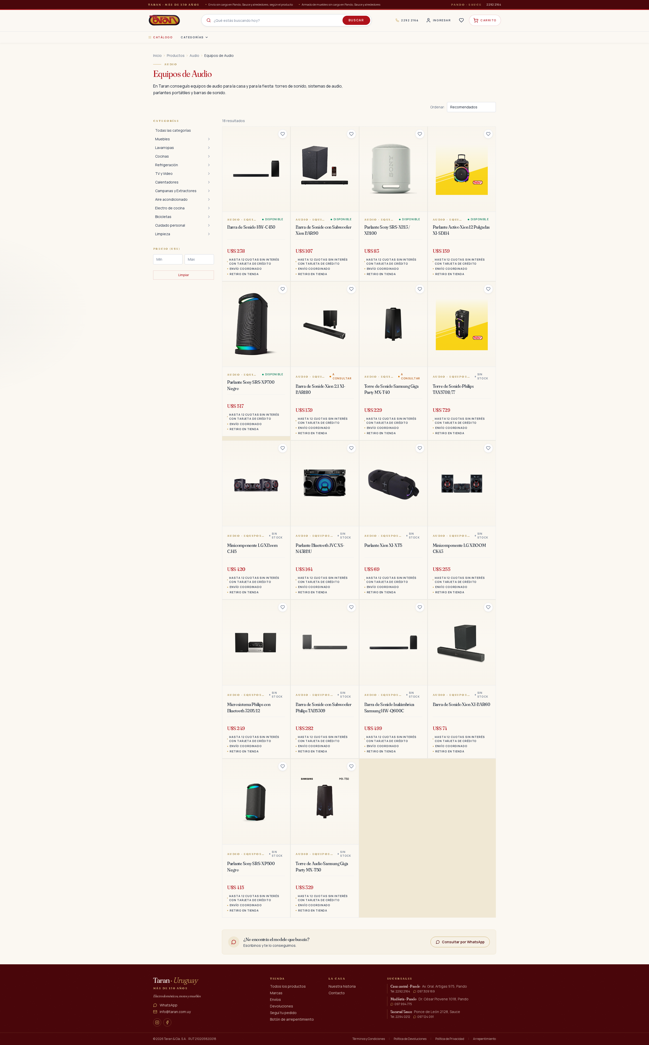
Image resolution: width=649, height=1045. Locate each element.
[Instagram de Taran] (157, 1022)
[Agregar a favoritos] (282, 134)
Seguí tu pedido (283, 1012)
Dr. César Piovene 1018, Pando (443, 999)
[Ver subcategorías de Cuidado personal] (209, 225)
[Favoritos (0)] (461, 20)
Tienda (277, 978)
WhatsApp (168, 1005)
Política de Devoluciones (410, 1039)
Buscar (356, 20)
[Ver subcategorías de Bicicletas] (209, 217)
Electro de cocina (170, 208)
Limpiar (183, 275)
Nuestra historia (342, 986)
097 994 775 (403, 1004)
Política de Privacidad (449, 1039)
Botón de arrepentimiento (292, 1019)
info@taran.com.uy (175, 1011)
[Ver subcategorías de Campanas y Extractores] (209, 191)
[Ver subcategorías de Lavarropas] (209, 148)
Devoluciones (281, 1006)
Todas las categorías (173, 130)
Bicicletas (163, 216)
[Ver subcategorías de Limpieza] (209, 234)
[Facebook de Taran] (167, 1022)
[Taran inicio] (164, 20)
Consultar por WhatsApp (463, 941)
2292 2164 (493, 4)
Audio (194, 55)
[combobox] (286, 20)
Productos (176, 55)
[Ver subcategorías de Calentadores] (209, 182)
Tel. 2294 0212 (400, 1017)
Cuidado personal (170, 225)
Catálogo (163, 37)
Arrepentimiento (484, 1039)
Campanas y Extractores (175, 190)
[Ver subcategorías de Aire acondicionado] (209, 199)
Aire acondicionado (171, 199)
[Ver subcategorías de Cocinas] (209, 156)
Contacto (337, 992)
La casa (337, 978)
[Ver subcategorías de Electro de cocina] (209, 208)
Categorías (192, 37)
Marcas (276, 992)
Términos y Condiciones (368, 1039)
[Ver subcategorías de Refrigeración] (209, 165)
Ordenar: (437, 107)
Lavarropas (164, 147)
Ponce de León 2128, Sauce (437, 1011)
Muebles (162, 139)
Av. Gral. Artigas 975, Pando (444, 986)
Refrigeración (166, 164)
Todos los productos (288, 986)
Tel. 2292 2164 (400, 991)
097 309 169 (426, 991)
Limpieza (162, 233)
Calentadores (166, 182)
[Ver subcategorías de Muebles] (209, 139)
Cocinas (162, 156)
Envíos (275, 999)
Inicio (157, 55)
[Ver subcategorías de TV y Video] (209, 174)
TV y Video (164, 173)
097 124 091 (425, 1017)
